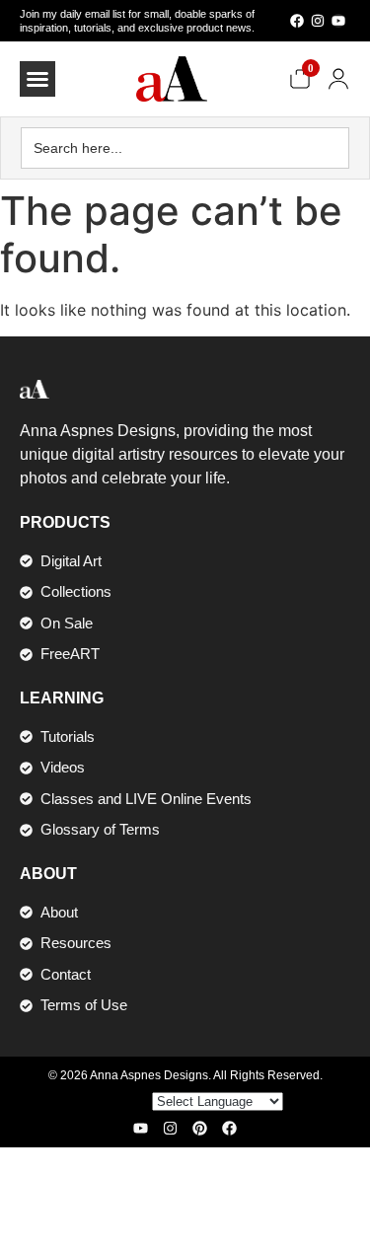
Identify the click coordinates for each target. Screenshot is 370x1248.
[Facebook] (297, 21)
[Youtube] (338, 21)
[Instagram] (318, 21)
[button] (37, 79)
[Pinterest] (199, 1128)
